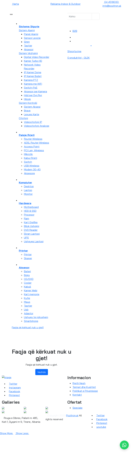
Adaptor (28, 313)
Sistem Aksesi (32, 106)
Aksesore (29, 173)
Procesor (29, 214)
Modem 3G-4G (32, 169)
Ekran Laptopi (32, 233)
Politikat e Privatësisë (85, 390)
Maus (27, 301)
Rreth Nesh (79, 383)
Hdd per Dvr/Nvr (33, 95)
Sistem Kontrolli (28, 102)
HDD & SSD (30, 210)
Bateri (27, 271)
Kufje (27, 298)
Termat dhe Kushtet (84, 387)
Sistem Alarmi (27, 30)
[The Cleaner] (3, 407)
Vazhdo (41, 372)
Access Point (31, 146)
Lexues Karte (31, 114)
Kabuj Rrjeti (30, 158)
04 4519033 (111, 2)
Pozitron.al (72, 415)
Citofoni (23, 118)
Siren (27, 41)
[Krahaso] (73, 37)
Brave (27, 110)
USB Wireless (31, 165)
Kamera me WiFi (33, 83)
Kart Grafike (31, 222)
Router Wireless (33, 138)
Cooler (27, 282)
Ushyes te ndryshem (36, 317)
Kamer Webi (30, 290)
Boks (27, 275)
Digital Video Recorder (36, 57)
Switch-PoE (30, 87)
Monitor (28, 194)
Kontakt (77, 394)
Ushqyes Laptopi (33, 241)
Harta (15, 3)
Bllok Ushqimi (31, 226)
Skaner (28, 258)
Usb (26, 309)
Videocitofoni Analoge (36, 125)
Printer (28, 254)
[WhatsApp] (124, 445)
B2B (75, 30)
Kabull (27, 286)
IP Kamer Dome (32, 72)
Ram (26, 218)
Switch (28, 161)
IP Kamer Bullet (33, 76)
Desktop (29, 186)
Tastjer (28, 45)
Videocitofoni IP (33, 122)
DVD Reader (31, 229)
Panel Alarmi (31, 34)
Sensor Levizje (32, 37)
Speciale (77, 407)
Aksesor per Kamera (35, 91)
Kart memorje (31, 294)
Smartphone (31, 321)
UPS (26, 237)
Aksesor (28, 49)
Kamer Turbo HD (33, 60)
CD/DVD (28, 279)
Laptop (28, 190)
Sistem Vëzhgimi (28, 53)
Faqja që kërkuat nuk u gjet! (28, 327)
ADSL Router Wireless (36, 142)
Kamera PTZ (31, 80)
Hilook (27, 99)
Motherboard (31, 207)
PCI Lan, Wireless (34, 150)
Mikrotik (28, 154)
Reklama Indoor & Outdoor (65, 3)
